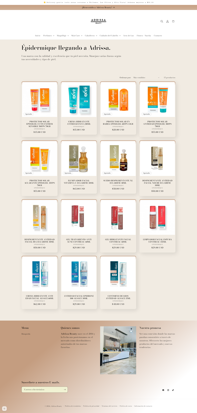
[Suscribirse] (65, 390)
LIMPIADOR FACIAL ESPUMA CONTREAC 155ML (157, 240)
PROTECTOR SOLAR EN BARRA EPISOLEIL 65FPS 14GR (118, 122)
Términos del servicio (109, 406)
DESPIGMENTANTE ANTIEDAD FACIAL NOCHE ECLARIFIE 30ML (157, 182)
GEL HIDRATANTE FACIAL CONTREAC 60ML (118, 240)
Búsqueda (26, 333)
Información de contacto (143, 406)
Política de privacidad (91, 406)
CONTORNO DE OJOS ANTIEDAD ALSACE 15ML (118, 297)
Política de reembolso (73, 406)
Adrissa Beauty (56, 406)
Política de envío (126, 406)
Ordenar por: (125, 77)
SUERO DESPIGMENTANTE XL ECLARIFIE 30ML (118, 181)
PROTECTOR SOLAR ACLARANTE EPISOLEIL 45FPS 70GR (39, 182)
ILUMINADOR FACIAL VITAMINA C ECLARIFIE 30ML (79, 181)
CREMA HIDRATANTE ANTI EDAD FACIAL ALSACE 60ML (39, 297)
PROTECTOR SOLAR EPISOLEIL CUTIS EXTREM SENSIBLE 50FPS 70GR (39, 124)
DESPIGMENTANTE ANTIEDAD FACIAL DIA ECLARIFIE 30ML (39, 240)
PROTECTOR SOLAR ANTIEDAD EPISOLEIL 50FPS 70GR (157, 124)
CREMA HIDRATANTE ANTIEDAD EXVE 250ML (79, 122)
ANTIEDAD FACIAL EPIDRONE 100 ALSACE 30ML (79, 297)
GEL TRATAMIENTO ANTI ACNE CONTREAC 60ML (79, 240)
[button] (48, 35)
